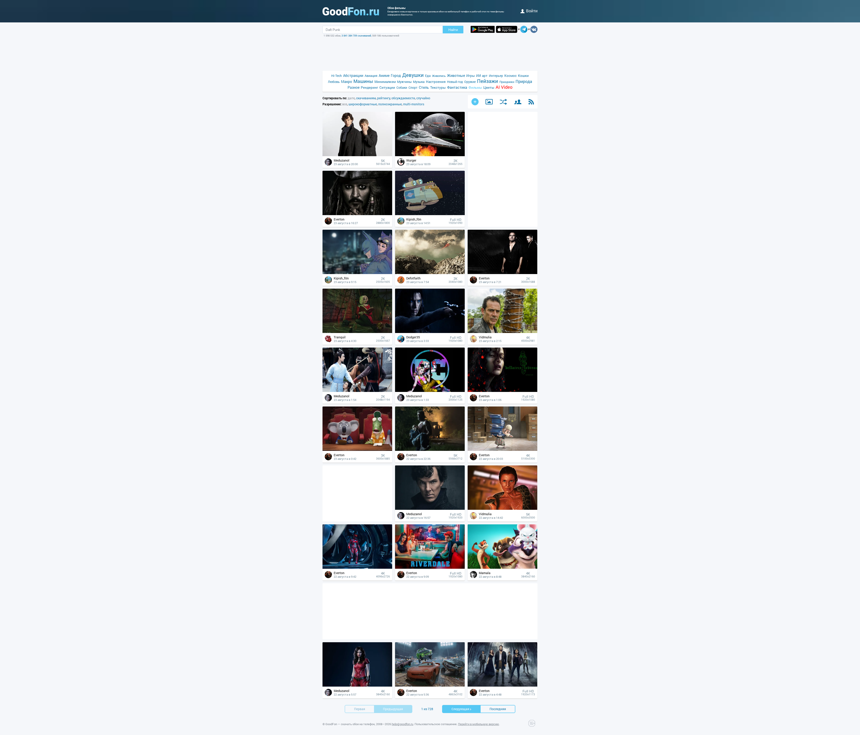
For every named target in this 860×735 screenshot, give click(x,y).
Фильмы (475, 87)
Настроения (436, 81)
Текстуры (438, 87)
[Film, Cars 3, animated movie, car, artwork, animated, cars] (430, 685)
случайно (423, 98)
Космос (510, 75)
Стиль (424, 87)
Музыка (419, 82)
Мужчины (404, 82)
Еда (428, 76)
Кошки (523, 75)
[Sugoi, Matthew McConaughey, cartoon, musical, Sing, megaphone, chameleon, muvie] (357, 449)
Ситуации (387, 87)
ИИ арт (482, 75)
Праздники (506, 82)
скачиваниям (366, 98)
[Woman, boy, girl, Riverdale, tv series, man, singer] (430, 567)
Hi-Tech (336, 76)
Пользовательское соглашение (436, 724)
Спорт (412, 87)
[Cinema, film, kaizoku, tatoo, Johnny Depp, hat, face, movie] (357, 214)
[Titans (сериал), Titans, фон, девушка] (357, 685)
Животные (456, 75)
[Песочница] (489, 101)
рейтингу (383, 98)
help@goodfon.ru (402, 724)
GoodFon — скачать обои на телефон (350, 724)
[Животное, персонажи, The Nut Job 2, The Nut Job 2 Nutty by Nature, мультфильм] (502, 567)
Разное (353, 87)
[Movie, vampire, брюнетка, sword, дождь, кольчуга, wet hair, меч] (430, 332)
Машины (363, 81)
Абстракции (353, 75)
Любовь (334, 82)
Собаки (401, 87)
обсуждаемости (403, 98)
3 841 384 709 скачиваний (356, 35)
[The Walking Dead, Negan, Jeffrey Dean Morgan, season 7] (502, 332)
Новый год (455, 82)
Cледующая (460, 709)
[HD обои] (483, 29)
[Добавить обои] (475, 101)
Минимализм (385, 81)
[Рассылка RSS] (531, 101)
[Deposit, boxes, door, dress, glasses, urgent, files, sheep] (502, 449)
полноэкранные (390, 104)
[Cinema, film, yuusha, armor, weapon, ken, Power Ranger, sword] (357, 567)
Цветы (488, 87)
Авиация (371, 76)
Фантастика (457, 87)
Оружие (470, 82)
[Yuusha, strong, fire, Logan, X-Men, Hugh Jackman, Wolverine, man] (430, 449)
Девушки (413, 75)
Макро (346, 81)
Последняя (498, 709)
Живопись (439, 76)
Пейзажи (487, 81)
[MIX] (503, 102)
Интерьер (496, 76)
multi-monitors (413, 104)
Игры (470, 75)
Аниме (384, 75)
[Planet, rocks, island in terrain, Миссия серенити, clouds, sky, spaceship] (430, 273)
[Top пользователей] (517, 101)
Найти (453, 30)
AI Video (504, 87)
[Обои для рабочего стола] (350, 11)
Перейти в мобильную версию (478, 724)
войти (532, 10)
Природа (524, 81)
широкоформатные (362, 104)
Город (396, 75)
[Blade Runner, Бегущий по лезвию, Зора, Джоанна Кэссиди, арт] (502, 508)
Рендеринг (369, 87)
